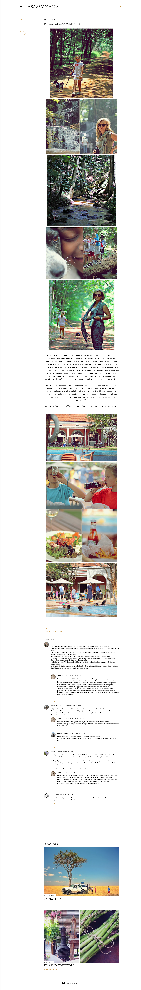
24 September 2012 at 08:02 (72, 705)
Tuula (53, 752)
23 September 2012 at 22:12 (64, 643)
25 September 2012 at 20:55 (76, 772)
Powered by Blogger (72, 983)
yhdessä (23, 34)
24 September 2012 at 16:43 (76, 718)
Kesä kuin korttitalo (59, 965)
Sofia (52, 794)
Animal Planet (54, 899)
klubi (21, 28)
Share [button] (22, 20)
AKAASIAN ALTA (43, 6)
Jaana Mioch (62, 675)
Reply (53, 701)
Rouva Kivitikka (56, 706)
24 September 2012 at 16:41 (76, 675)
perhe (22, 31)
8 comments (53, 969)
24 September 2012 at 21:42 (78, 733)
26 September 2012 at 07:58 (64, 794)
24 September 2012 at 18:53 (64, 751)
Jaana (53, 643)
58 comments (53, 903)
